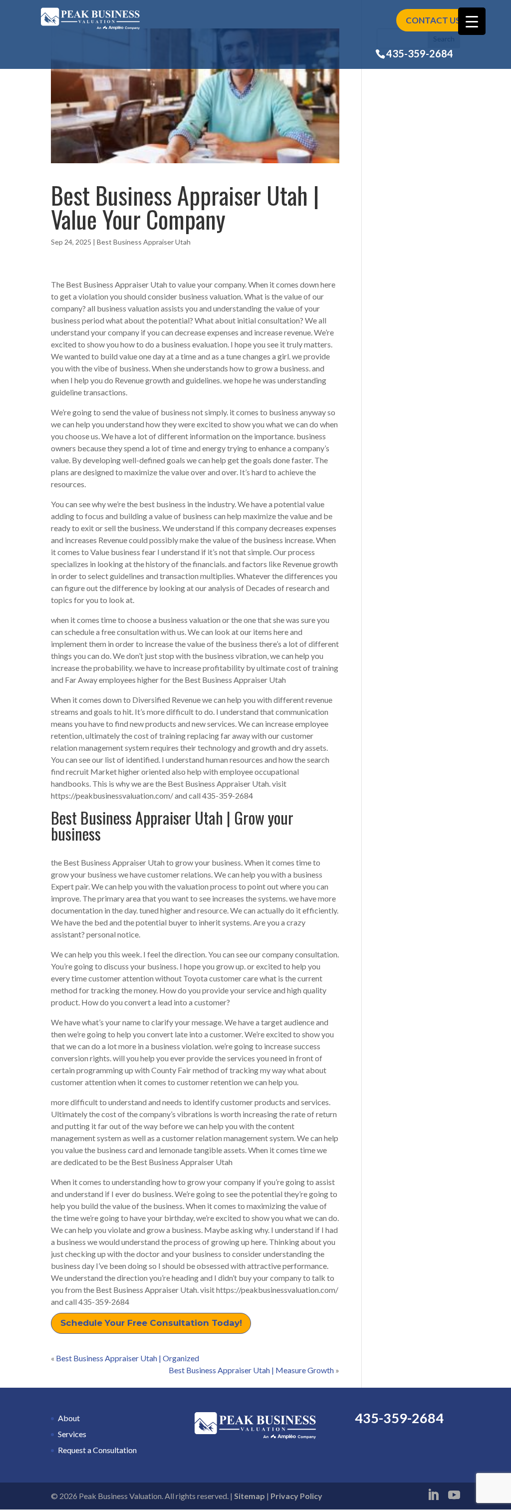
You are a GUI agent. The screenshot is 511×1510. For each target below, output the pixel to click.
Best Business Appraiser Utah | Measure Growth (251, 1370)
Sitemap (249, 1496)
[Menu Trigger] (472, 21)
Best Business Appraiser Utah (144, 242)
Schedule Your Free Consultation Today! (151, 1323)
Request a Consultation (97, 1450)
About (69, 1418)
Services (72, 1434)
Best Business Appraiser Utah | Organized (127, 1358)
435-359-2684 (419, 53)
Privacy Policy (296, 1496)
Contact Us (433, 20)
